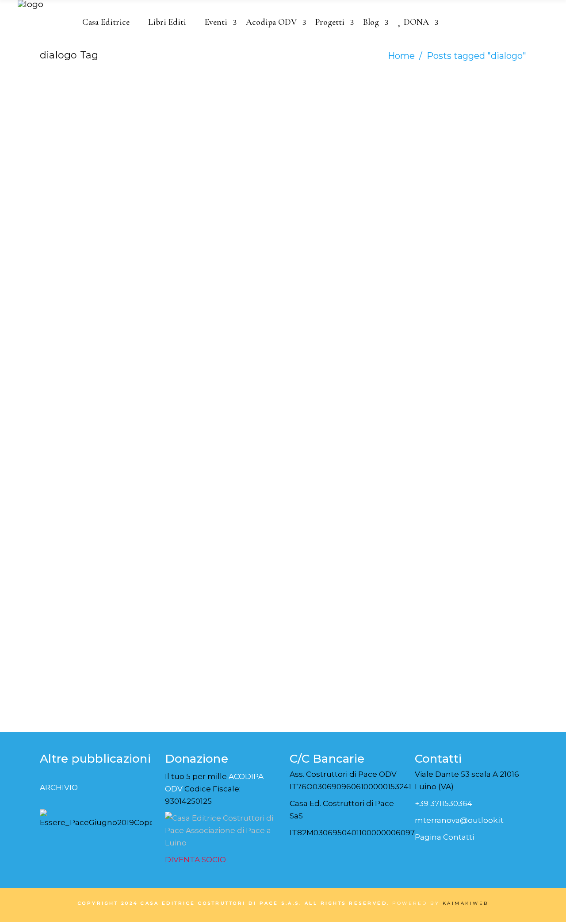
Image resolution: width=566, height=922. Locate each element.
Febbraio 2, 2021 (201, 425)
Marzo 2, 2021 (196, 130)
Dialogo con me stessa (211, 152)
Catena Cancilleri (81, 119)
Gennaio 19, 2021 (327, 425)
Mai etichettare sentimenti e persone (89, 464)
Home (401, 55)
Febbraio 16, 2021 (78, 425)
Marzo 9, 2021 (71, 130)
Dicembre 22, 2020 (455, 425)
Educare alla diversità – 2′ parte (337, 456)
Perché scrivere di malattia (79, 160)
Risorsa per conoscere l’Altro (208, 456)
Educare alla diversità (462, 447)
